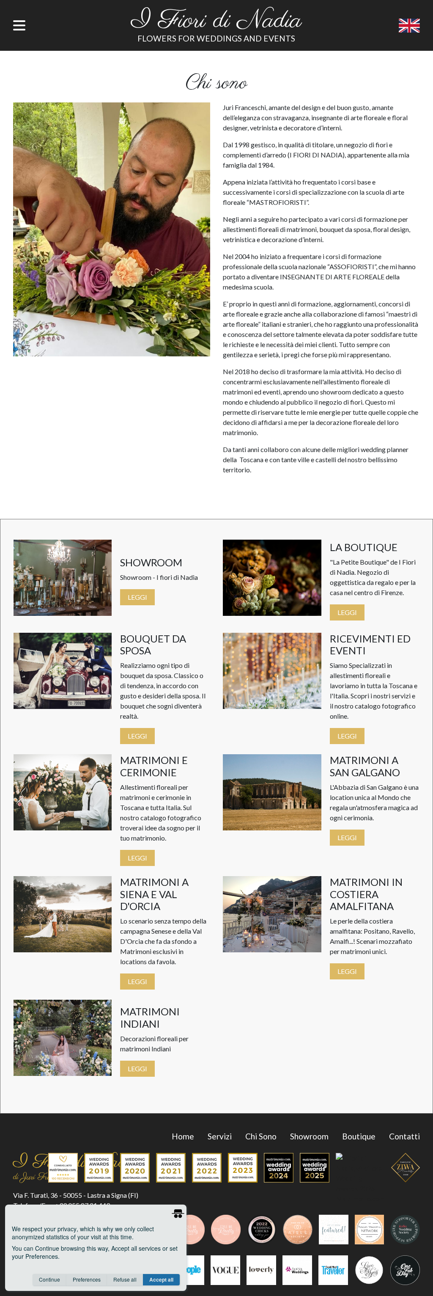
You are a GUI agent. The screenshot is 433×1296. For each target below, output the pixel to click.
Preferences (87, 1279)
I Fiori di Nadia (216, 21)
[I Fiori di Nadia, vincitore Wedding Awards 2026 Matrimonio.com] (357, 1180)
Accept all (161, 1279)
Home (183, 1136)
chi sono (261, 1136)
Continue (49, 1279)
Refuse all (125, 1279)
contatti (404, 1136)
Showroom (309, 1136)
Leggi (137, 597)
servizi (220, 1136)
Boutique (358, 1136)
